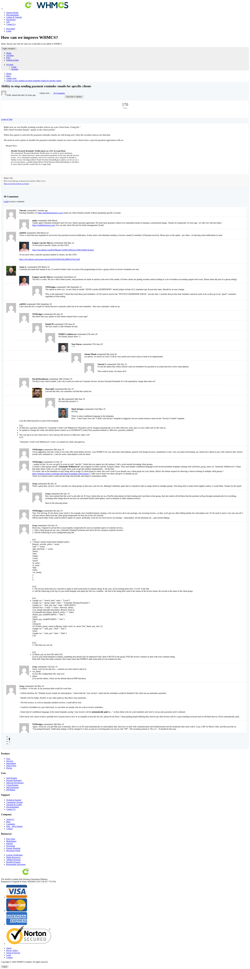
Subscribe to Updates (74, 97)
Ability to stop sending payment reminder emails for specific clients (33, 81)
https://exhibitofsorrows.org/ (43, 225)
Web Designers (12, 787)
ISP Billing (10, 790)
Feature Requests (13, 848)
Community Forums (14, 802)
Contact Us (10, 24)
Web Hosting (11, 778)
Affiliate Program (13, 860)
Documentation (12, 15)
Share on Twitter (23, 184)
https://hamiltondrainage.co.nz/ (50, 213)
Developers (11, 19)
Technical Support (13, 800)
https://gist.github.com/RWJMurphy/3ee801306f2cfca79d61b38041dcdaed (63, 250)
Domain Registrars (14, 780)
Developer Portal (13, 850)
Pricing (9, 768)
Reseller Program (13, 862)
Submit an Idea (12, 60)
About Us (10, 819)
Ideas (8, 76)
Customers (10, 824)
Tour (8, 759)
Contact (9, 829)
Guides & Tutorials (14, 17)
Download (10, 29)
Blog (8, 822)
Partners (9, 843)
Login (8, 31)
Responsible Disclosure (16, 864)
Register (14, 69)
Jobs (14, 826)
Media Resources (13, 857)
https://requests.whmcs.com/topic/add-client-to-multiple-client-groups (60, 474)
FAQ (8, 58)
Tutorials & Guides (14, 805)
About (8, 948)
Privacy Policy (12, 950)
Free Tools (10, 839)
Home (8, 53)
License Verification (14, 855)
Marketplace (11, 841)
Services (9, 761)
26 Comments (59, 93)
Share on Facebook (11, 184)
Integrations (11, 763)
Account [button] (9, 64)
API (8, 22)
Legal (8, 955)
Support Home (12, 12)
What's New (11, 766)
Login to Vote (6, 119)
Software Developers (15, 783)
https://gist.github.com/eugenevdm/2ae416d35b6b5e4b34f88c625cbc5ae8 (49, 259)
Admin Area (11, 78)
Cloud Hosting (12, 785)
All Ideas (10, 55)
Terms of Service (13, 953)
